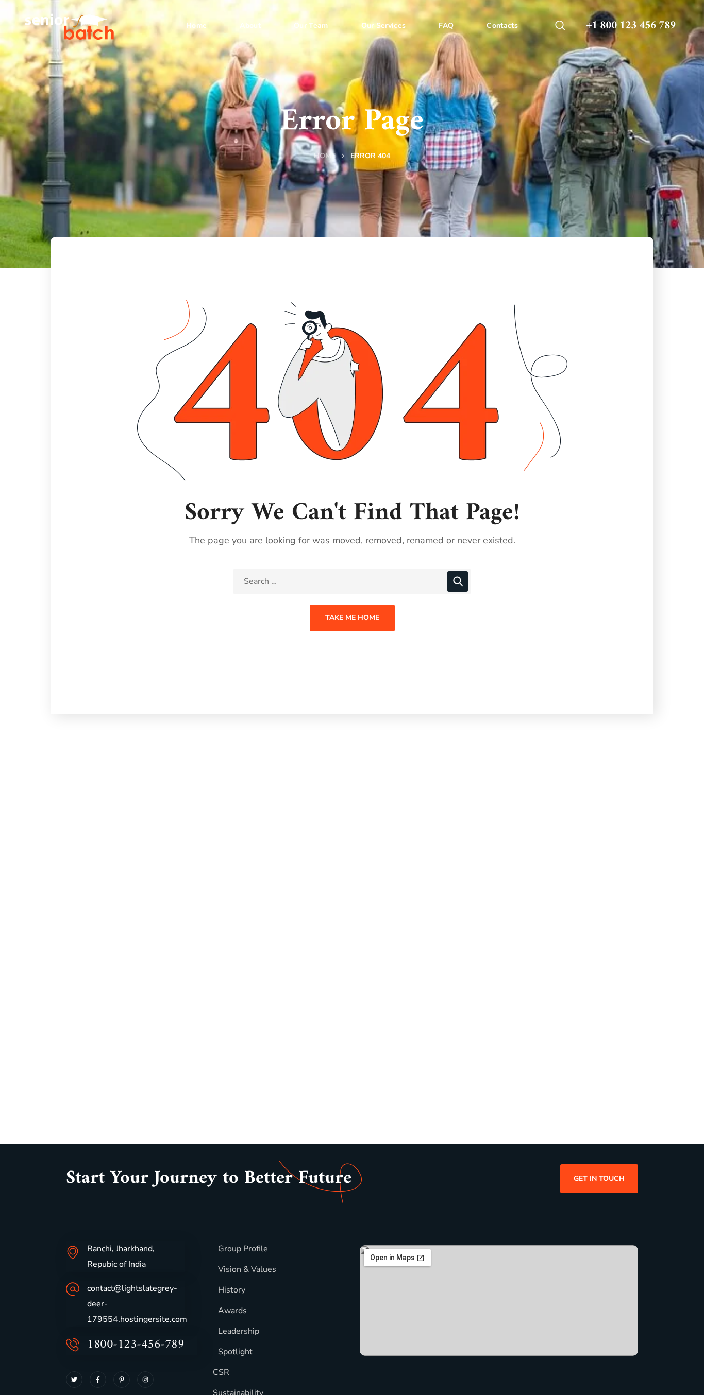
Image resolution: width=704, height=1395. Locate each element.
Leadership (238, 1331)
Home (325, 156)
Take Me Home (352, 618)
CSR (221, 1372)
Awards (232, 1310)
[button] (560, 25)
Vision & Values (247, 1269)
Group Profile (243, 1248)
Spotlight (235, 1351)
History (231, 1290)
